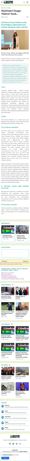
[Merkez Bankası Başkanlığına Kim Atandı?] (22, 386)
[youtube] (13, 443)
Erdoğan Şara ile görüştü (20, 297)
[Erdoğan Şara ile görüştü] (22, 291)
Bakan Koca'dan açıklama (7, 272)
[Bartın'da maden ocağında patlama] (7, 330)
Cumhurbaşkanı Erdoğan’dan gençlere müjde (12, 278)
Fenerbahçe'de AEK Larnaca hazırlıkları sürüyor (6, 354)
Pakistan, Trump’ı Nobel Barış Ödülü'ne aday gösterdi (7, 313)
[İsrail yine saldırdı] (22, 371)
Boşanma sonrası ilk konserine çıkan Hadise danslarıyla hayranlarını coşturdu (22, 355)
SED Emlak (3, 264)
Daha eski (25, 261)
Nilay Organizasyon (5, 262)
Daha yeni (4, 261)
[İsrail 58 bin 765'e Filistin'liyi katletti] (7, 291)
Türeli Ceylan (25, 262)
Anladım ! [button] (5, 458)
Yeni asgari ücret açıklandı (6, 392)
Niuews (4, 451)
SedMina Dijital (10, 264)
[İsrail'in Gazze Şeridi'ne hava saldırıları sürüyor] (22, 229)
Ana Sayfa (3, 7)
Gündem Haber (22, 440)
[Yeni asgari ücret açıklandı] (7, 386)
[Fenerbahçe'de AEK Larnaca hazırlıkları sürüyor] (7, 347)
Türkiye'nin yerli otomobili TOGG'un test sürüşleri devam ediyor (22, 337)
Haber (14, 451)
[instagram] (20, 443)
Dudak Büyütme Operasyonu (8, 275)
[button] (2, 2)
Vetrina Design (18, 264)
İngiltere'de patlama (6, 274)
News (18, 451)
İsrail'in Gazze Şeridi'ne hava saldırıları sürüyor (22, 237)
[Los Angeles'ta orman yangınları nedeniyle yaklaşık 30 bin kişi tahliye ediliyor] (22, 306)
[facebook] (10, 443)
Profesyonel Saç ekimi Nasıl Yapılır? (8, 236)
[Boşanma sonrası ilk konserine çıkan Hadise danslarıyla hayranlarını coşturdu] (22, 347)
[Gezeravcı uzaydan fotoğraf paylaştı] (7, 371)
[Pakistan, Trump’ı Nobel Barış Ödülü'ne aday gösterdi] (7, 306)
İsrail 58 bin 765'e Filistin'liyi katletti (6, 297)
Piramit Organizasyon (16, 262)
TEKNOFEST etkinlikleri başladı (9, 277)
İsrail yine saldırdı (20, 376)
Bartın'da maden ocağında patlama (6, 336)
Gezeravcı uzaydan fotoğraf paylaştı (6, 377)
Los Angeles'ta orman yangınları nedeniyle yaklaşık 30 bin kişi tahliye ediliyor (22, 314)
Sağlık (9, 7)
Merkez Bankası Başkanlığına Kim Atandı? (20, 393)
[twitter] (16, 443)
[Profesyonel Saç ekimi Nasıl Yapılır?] (7, 229)
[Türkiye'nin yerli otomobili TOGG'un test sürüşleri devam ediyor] (22, 330)
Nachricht (9, 451)
